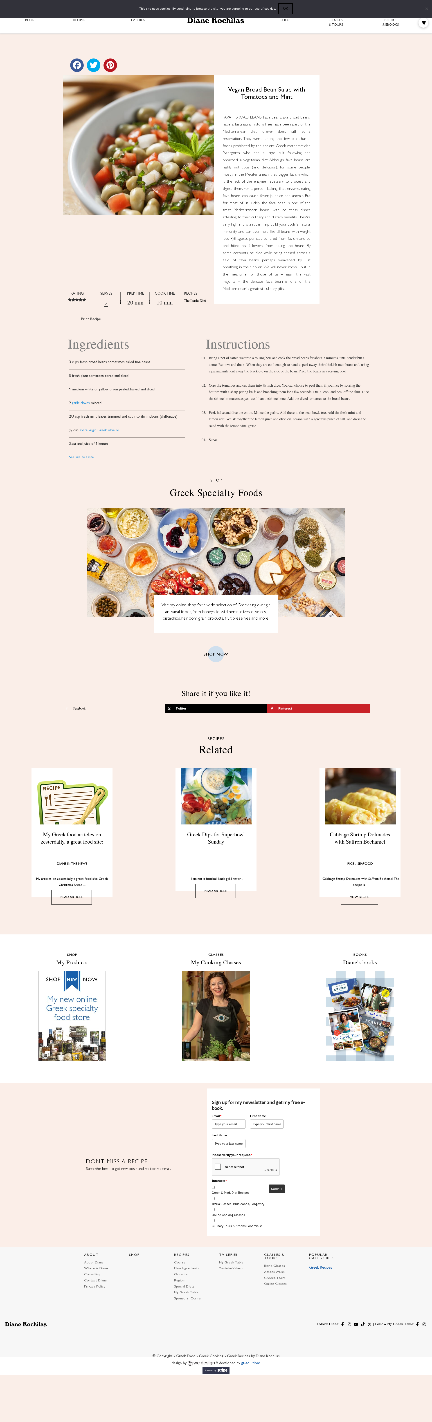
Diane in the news (72, 864)
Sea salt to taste (81, 457)
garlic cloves (81, 403)
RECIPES (181, 1255)
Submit (277, 1189)
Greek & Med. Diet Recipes (231, 1193)
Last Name (219, 1135)
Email (217, 1116)
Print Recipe (91, 319)
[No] (426, 9)
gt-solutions (251, 1363)
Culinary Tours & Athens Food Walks (237, 1226)
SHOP (134, 1255)
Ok (285, 8)
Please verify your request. (232, 1155)
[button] (423, 23)
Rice (350, 864)
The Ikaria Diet (195, 300)
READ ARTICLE (72, 897)
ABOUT (91, 1255)
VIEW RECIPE (359, 897)
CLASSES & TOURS (274, 1256)
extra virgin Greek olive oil (99, 430)
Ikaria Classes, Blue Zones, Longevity (238, 1204)
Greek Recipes (320, 1268)
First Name (258, 1116)
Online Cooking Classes (228, 1215)
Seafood (365, 864)
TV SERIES (228, 1255)
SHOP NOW (216, 654)
